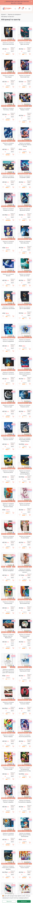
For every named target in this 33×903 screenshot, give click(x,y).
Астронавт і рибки (25, 177)
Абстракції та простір (7, 16)
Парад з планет (24, 110)
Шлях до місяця (24, 276)
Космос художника (8, 835)
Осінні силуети (25, 867)
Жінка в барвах (8, 736)
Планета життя (24, 407)
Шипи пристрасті (8, 538)
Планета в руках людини (25, 637)
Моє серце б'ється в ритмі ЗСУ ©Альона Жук (8, 672)
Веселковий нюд (25, 603)
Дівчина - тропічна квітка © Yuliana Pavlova (8, 506)
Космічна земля (8, 472)
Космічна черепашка (25, 341)
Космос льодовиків (8, 341)
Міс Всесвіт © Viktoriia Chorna (24, 145)
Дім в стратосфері (25, 308)
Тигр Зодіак (8, 77)
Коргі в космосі (8, 243)
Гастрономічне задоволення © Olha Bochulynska (25, 770)
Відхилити (9, 901)
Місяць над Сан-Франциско (8, 637)
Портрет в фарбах (8, 802)
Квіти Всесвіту (25, 243)
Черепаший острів (24, 671)
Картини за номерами (14, 14)
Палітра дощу (8, 603)
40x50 (12, 49)
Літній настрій (8, 769)
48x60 (12, 51)
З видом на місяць (8, 210)
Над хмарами (8, 145)
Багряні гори (8, 704)
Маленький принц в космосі (24, 374)
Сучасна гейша (24, 704)
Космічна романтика (25, 736)
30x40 (29, 116)
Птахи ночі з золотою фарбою (8, 868)
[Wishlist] (3, 54)
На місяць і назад (8, 110)
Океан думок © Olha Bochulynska (25, 835)
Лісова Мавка (25, 538)
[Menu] (29, 9)
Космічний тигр (24, 77)
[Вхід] (26, 9)
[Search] (15, 9)
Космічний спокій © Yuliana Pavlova (24, 440)
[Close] (31, 1)
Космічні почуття (8, 439)
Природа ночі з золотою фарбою (25, 473)
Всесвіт (8, 276)
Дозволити (24, 901)
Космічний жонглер (8, 44)
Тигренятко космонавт (8, 308)
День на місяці (24, 44)
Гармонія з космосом (8, 374)
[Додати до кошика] (13, 54)
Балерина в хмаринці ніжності (25, 571)
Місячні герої (8, 407)
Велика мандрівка (8, 570)
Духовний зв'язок (25, 210)
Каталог (3, 14)
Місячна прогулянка (8, 177)
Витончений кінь (25, 505)
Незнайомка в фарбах (24, 802)
